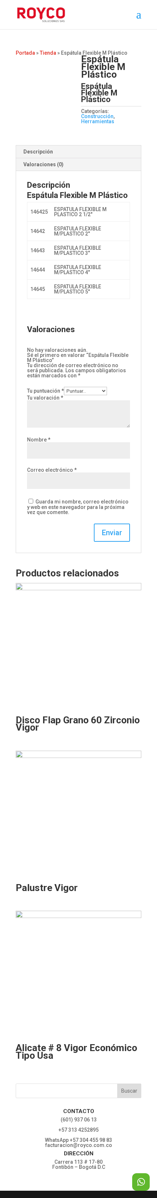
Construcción (97, 116)
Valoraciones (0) (43, 164)
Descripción (38, 152)
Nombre (38, 440)
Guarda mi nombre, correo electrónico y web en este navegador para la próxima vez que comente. (78, 507)
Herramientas (97, 121)
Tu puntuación (45, 391)
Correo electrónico (52, 470)
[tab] (78, 151)
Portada (25, 53)
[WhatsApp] (141, 1182)
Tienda (48, 53)
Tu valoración (45, 398)
